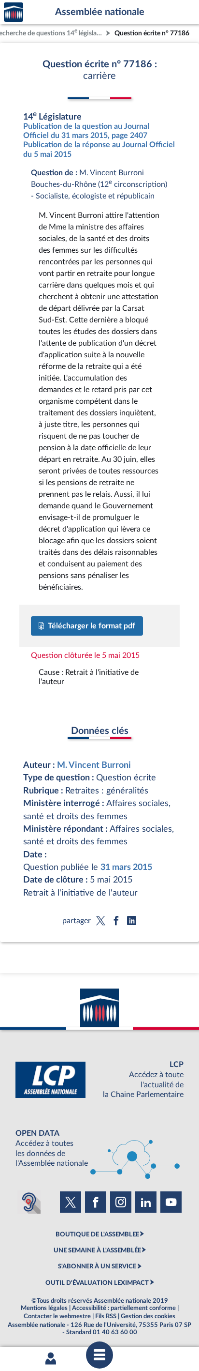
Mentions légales (44, 1308)
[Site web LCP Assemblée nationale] (99, 1079)
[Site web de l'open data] (99, 1148)
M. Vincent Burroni (94, 765)
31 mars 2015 (126, 867)
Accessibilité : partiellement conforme (124, 1308)
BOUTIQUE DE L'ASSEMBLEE (97, 1234)
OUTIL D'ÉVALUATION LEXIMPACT (97, 1283)
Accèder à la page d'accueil (13, 12)
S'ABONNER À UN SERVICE (97, 1266)
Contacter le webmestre (57, 1316)
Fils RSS (105, 1316)
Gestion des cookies (148, 1316)
